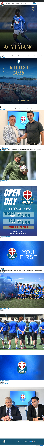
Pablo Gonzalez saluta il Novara (3, 180)
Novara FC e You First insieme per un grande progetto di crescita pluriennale (9, 266)
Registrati (34, 3)
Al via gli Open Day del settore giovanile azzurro (5, 236)
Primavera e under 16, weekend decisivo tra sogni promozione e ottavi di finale (9, 350)
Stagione (13, 3)
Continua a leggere (2, 57)
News (6, 3)
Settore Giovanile (17, 3)
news (3, 54)
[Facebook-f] (29, 441)
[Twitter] (31, 441)
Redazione (2, 105)
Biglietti (11, 0)
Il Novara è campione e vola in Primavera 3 (5, 308)
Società (4, 0)
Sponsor (8, 0)
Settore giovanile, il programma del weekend (5, 380)
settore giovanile (6, 148)
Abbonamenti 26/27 (23, 3)
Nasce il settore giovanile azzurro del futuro (5, 422)
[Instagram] (34, 441)
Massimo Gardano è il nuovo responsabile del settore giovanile (7, 145)
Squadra (9, 3)
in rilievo (2, 54)
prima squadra (6, 54)
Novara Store (15, 0)
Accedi (34, 2)
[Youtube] (32, 441)
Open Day (20, 0)
